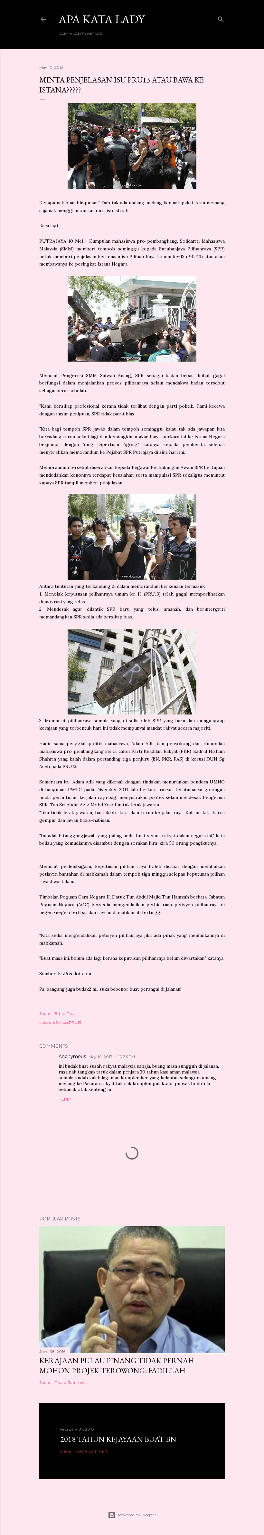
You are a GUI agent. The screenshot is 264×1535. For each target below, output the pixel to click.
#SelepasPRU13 (67, 1022)
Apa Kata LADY (102, 19)
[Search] (221, 18)
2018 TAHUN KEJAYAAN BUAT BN (118, 1439)
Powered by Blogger (137, 1514)
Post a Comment (71, 1382)
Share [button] (44, 1013)
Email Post (65, 1013)
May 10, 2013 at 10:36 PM (112, 1056)
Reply (65, 1099)
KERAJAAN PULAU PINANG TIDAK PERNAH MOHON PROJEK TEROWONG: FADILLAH (116, 1365)
